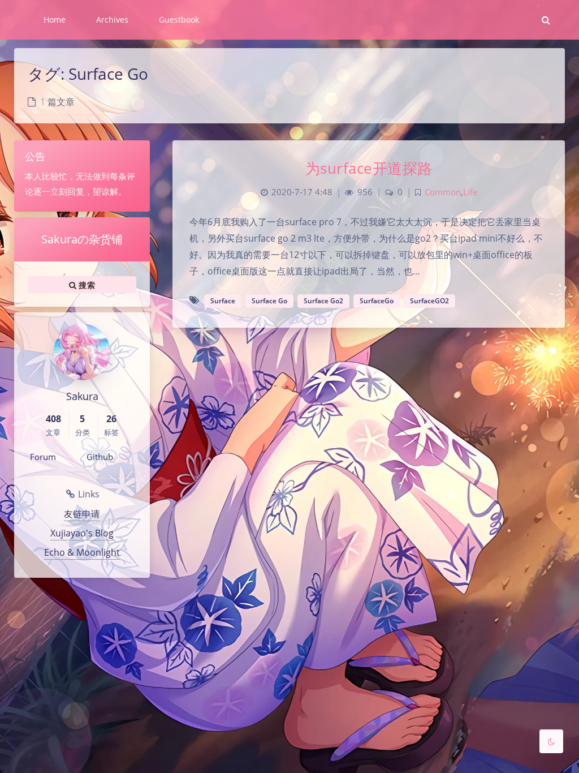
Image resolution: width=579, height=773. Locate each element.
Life (470, 192)
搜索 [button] (85, 285)
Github (100, 456)
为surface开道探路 (369, 168)
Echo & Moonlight (82, 552)
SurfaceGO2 (429, 301)
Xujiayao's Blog (82, 533)
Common (443, 192)
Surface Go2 (323, 301)
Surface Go (269, 301)
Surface (222, 301)
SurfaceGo (377, 301)
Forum (43, 456)
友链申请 (82, 514)
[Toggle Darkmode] (551, 741)
